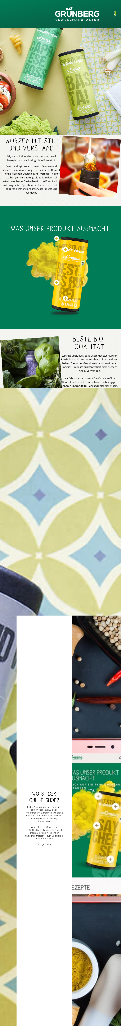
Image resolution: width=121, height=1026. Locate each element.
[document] (60, 513)
